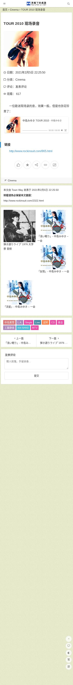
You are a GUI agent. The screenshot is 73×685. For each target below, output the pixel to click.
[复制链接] (45, 165)
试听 (45, 322)
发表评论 (21, 86)
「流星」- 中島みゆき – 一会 (19, 306)
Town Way (17, 189)
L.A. (20, 322)
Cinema (14, 9)
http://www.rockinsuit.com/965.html (30, 151)
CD (53, 322)
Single (28, 322)
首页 (4, 9)
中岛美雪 (9, 322)
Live (37, 322)
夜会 (60, 322)
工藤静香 (9, 327)
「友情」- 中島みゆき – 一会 (53, 271)
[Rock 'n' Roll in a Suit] (36, 4)
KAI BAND (23, 327)
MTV (34, 327)
